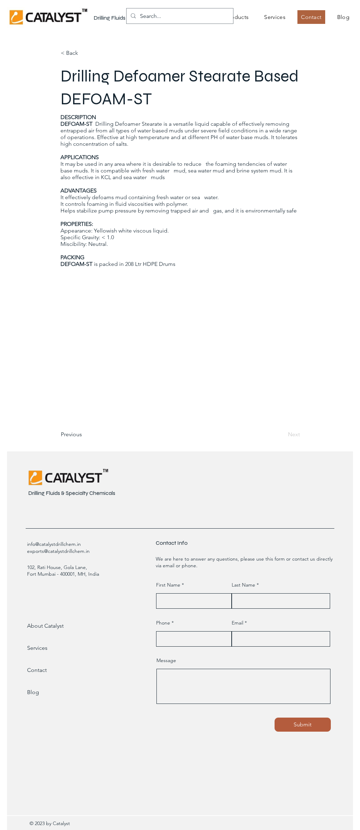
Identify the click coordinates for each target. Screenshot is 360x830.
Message (166, 660)
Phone (163, 622)
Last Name (243, 584)
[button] (237, 17)
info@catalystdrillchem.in (54, 544)
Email (237, 622)
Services (37, 648)
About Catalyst (45, 625)
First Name (168, 584)
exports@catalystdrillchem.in (58, 551)
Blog (33, 692)
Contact (37, 670)
